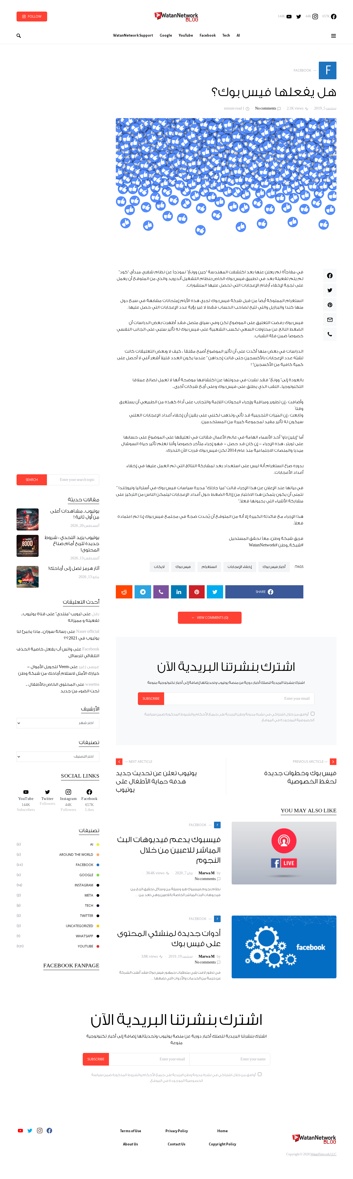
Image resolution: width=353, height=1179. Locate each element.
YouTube (85, 946)
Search (32, 479)
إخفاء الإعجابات (240, 567)
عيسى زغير (89, 667)
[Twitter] (298, 16)
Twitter (86, 915)
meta (89, 895)
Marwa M (207, 873)
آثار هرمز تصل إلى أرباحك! (74, 568)
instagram (84, 885)
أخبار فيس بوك (274, 567)
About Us (130, 1144)
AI (91, 844)
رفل (95, 614)
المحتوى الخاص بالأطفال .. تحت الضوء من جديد (62, 688)
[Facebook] (49, 1130)
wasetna (92, 685)
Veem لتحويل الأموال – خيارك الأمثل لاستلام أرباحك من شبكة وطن (58, 670)
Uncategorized (79, 926)
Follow (34, 16)
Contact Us (176, 1144)
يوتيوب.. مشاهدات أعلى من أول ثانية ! (74, 514)
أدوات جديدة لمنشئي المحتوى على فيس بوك (169, 939)
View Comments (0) (212, 617)
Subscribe (151, 698)
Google (86, 875)
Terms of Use (130, 1131)
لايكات (159, 567)
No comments (265, 108)
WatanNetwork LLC (323, 1154)
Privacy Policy (176, 1131)
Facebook (90, 649)
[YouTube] (20, 1130)
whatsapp (84, 936)
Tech (89, 905)
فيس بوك (183, 567)
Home (222, 1131)
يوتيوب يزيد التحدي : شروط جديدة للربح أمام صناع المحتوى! (72, 544)
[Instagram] (39, 1130)
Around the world (76, 854)
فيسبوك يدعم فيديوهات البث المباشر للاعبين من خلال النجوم (169, 850)
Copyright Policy (222, 1144)
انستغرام (209, 567)
